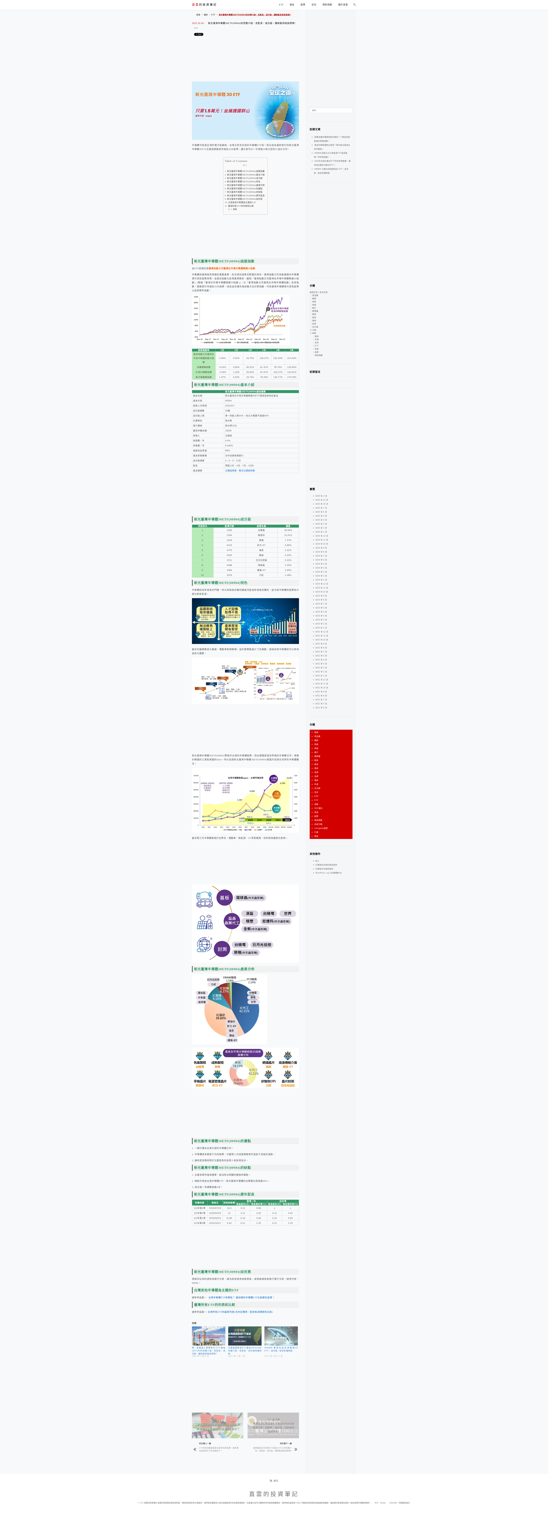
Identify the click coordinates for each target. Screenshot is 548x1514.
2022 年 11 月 (321, 636)
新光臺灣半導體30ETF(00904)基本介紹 (246, 175)
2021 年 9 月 (321, 692)
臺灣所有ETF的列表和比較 (241, 206)
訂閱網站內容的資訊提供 (326, 865)
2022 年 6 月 (321, 656)
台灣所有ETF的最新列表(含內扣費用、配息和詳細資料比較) (240, 1312)
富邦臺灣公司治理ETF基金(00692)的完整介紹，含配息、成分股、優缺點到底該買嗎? (272, 1449)
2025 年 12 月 (321, 500)
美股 (314, 305)
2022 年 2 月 (321, 672)
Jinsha (382, 1503)
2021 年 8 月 (321, 696)
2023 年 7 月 (321, 604)
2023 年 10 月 (321, 592)
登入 (317, 861)
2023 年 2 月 (321, 624)
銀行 (314, 308)
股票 (317, 352)
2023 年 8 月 (321, 600)
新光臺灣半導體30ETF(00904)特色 (244, 181)
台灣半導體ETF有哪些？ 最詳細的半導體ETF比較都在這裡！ (241, 1297)
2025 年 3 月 (321, 524)
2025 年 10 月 (321, 504)
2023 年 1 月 (321, 628)
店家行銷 (318, 824)
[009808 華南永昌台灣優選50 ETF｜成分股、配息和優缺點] (281, 1336)
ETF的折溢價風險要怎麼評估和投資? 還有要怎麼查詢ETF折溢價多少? (219, 1449)
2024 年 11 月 (321, 540)
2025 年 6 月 (321, 512)
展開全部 (314, 292)
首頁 (198, 15)
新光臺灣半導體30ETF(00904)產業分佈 (246, 185)
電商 (316, 780)
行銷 (314, 330)
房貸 (314, 324)
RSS (276, 1480)
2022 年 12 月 (321, 632)
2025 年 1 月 (321, 532)
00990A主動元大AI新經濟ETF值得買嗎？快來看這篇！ (330, 155)
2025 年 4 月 (321, 520)
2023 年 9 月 (321, 596)
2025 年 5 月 (321, 516)
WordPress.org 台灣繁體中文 (328, 873)
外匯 (317, 339)
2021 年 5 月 (321, 708)
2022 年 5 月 (321, 660)
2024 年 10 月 (321, 544)
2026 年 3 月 (321, 496)
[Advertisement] (245, 59)
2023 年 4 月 (321, 616)
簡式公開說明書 (247, 470)
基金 (317, 349)
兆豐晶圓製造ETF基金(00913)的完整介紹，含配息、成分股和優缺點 (245, 1351)
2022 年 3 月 (321, 668)
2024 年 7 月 (321, 556)
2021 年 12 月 (321, 680)
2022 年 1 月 (321, 676)
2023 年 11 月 (321, 588)
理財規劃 (319, 355)
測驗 (316, 804)
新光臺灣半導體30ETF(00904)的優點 (245, 188)
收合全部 (324, 292)
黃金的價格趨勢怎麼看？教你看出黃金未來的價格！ (332, 147)
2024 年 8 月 (321, 552)
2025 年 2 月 (321, 528)
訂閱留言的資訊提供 (324, 869)
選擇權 (315, 311)
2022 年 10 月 (321, 640)
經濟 (314, 317)
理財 (206, 15)
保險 (314, 302)
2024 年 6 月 (321, 560)
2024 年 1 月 (321, 580)
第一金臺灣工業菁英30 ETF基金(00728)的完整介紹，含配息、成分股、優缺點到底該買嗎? (208, 1351)
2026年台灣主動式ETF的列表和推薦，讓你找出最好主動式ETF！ (332, 163)
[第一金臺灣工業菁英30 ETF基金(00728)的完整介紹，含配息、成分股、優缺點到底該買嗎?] (208, 1336)
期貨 (314, 314)
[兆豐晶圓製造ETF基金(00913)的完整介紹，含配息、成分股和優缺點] (245, 1336)
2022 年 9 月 (321, 644)
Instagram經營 (321, 828)
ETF (213, 15)
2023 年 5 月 (321, 612)
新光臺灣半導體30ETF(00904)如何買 (245, 199)
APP (316, 796)
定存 (317, 343)
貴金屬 (315, 295)
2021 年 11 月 (321, 684)
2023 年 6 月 (321, 608)
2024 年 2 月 (321, 576)
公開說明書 (231, 470)
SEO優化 (318, 808)
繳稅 (314, 298)
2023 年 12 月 (321, 584)
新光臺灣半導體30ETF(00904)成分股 (245, 178)
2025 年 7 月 (321, 508)
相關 (235, 209)
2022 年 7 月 (321, 652)
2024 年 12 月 (321, 536)
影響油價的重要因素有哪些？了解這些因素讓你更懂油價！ (332, 139)
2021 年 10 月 (321, 688)
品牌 (316, 776)
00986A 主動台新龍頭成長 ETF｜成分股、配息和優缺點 (331, 171)
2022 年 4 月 (321, 664)
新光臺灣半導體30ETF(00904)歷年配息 (246, 195)
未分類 (315, 327)
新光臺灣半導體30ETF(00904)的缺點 (245, 192)
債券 (314, 321)
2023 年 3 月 (321, 620)
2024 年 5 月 (321, 564)
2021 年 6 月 (321, 704)
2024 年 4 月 (321, 568)
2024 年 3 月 (321, 572)
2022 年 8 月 (321, 648)
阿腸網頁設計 (404, 1503)
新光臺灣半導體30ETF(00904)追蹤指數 (246, 171)
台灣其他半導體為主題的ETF (242, 202)
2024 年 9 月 (321, 548)
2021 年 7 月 (321, 700)
